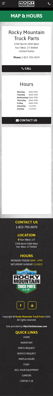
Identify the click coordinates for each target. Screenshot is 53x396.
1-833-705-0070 (26, 227)
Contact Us (28, 120)
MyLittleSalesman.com (35, 326)
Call (27, 68)
